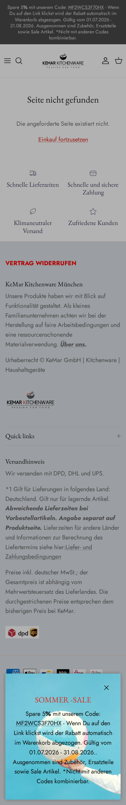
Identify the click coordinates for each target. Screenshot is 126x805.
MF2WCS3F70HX (38, 723)
